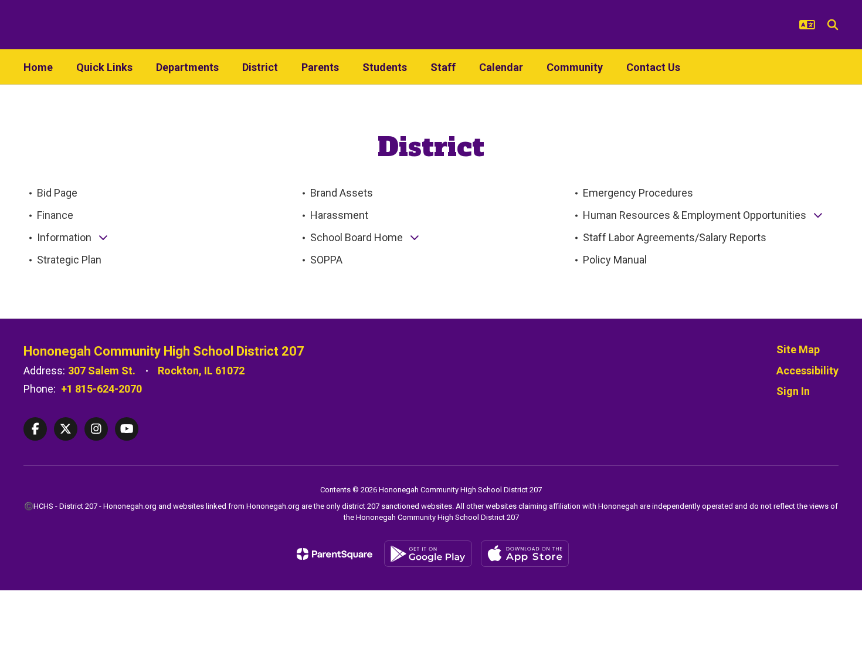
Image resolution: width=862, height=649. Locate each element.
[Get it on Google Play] (428, 553)
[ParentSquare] (334, 554)
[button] (807, 24)
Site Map (798, 349)
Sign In (793, 391)
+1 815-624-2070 (101, 389)
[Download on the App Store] (525, 553)
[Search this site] (833, 25)
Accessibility (807, 370)
